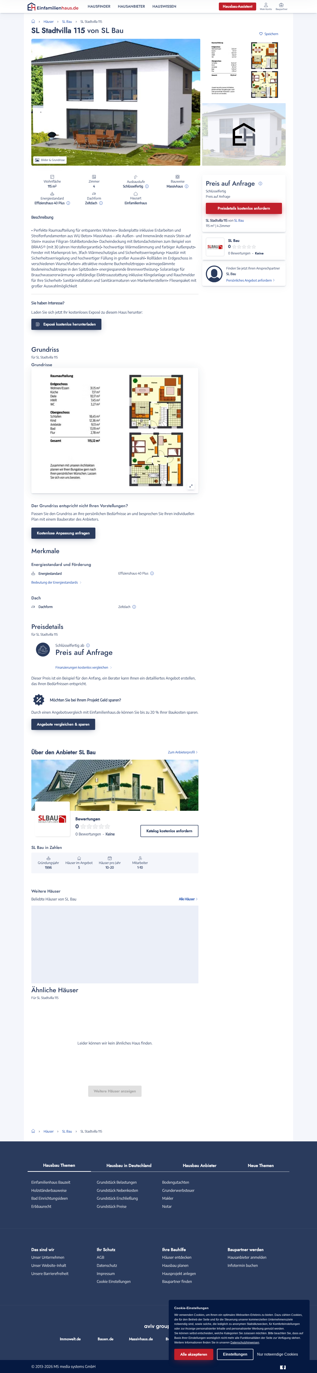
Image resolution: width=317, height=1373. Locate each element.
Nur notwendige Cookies (277, 1354)
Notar (167, 1206)
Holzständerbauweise (49, 1190)
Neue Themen (261, 1166)
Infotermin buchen (243, 1265)
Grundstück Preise (111, 1206)
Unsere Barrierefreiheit (49, 1273)
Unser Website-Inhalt (48, 1265)
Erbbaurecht (41, 1206)
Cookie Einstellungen (114, 1281)
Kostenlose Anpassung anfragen (63, 533)
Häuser (49, 21)
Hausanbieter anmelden (247, 1257)
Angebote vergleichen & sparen (63, 724)
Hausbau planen (175, 1265)
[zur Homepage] (35, 21)
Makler (167, 1198)
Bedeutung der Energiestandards (54, 582)
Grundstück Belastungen (117, 1182)
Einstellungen (235, 1354)
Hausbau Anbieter (200, 1166)
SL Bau (67, 21)
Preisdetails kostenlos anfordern (244, 208)
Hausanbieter (131, 6)
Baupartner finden (177, 1281)
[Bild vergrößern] (191, 486)
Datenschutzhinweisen (244, 1342)
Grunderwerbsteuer (178, 1190)
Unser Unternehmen (47, 1257)
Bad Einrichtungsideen (49, 1198)
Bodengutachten (175, 1182)
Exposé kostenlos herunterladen (69, 324)
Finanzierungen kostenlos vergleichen (81, 667)
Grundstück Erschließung (117, 1198)
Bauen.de (105, 1339)
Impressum (106, 1273)
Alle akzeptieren (193, 1354)
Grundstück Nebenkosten (117, 1190)
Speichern (271, 34)
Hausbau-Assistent (237, 6)
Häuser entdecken (176, 1257)
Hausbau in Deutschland (129, 1166)
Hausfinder (99, 6)
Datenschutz (107, 1265)
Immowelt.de (70, 1339)
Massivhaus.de (141, 1339)
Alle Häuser (187, 899)
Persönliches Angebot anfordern (249, 280)
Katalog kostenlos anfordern (169, 831)
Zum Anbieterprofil (181, 752)
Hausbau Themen (59, 1165)
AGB (100, 1257)
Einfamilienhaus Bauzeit (50, 1182)
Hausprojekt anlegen (179, 1273)
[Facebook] (283, 1366)
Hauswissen (164, 6)
